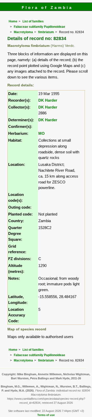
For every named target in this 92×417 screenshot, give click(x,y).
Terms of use (46, 414)
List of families (33, 21)
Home (13, 21)
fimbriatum (46, 32)
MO (41, 133)
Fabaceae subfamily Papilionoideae (39, 27)
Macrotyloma (23, 32)
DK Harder (47, 100)
